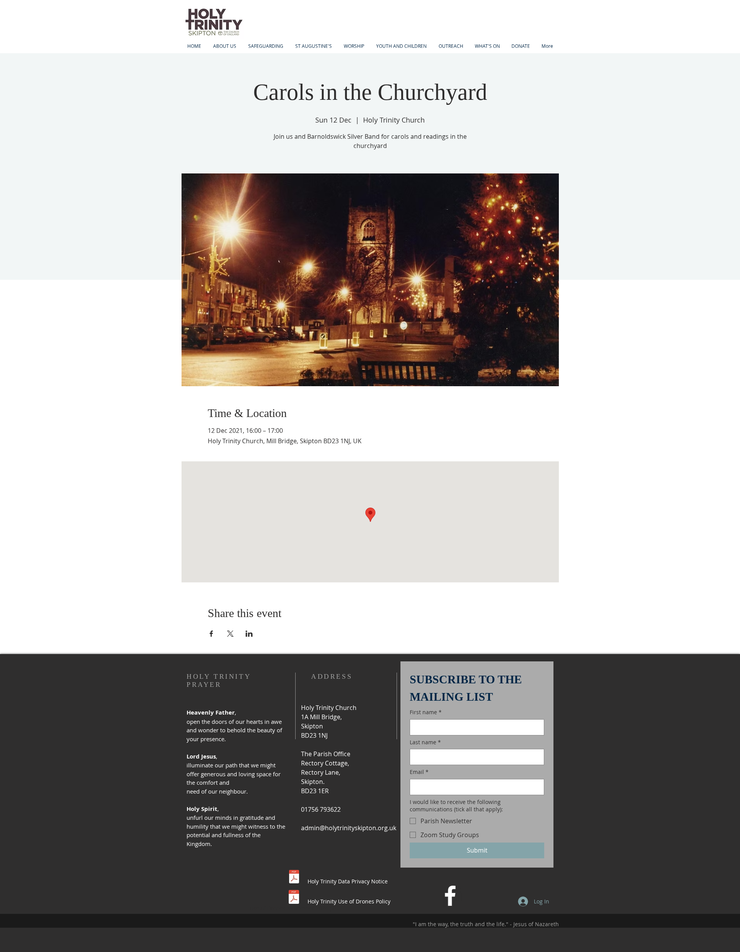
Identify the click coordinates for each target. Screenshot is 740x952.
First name (426, 712)
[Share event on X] (230, 634)
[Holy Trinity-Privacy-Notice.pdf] (294, 877)
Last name (425, 742)
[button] (401, 46)
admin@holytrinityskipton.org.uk (348, 828)
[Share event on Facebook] (211, 634)
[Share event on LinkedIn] (249, 634)
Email (419, 771)
